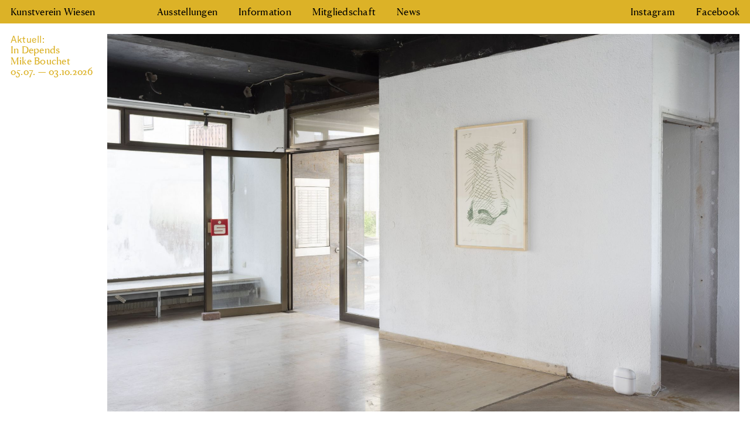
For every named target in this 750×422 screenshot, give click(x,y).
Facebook (717, 11)
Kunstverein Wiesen (53, 11)
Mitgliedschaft (344, 11)
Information (264, 11)
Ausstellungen (187, 11)
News (408, 11)
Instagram (652, 11)
